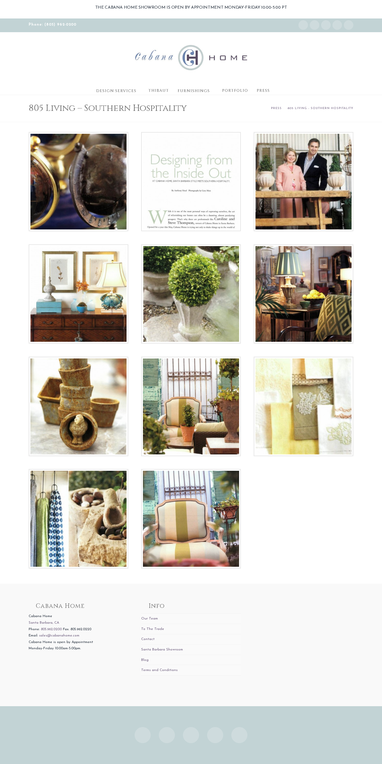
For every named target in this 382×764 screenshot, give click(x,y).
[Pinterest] (348, 25)
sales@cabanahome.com (59, 635)
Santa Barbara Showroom (162, 649)
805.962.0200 (51, 629)
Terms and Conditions (159, 670)
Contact (148, 639)
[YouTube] (337, 25)
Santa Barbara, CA (44, 623)
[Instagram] (303, 25)
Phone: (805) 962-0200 (52, 25)
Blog (145, 660)
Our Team (149, 618)
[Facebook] (314, 25)
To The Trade (152, 629)
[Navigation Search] (280, 89)
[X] (326, 25)
